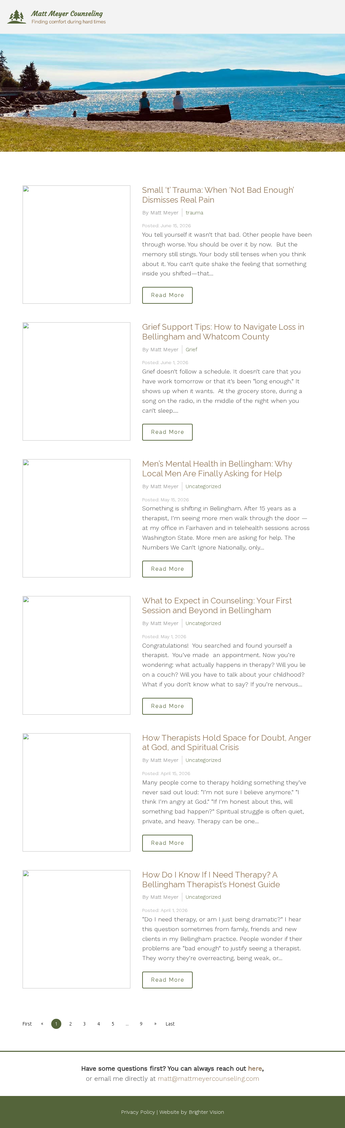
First (27, 1024)
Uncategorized (203, 486)
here (255, 1068)
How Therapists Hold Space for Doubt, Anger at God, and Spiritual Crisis (226, 742)
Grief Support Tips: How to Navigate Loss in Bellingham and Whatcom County (223, 332)
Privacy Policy (138, 1112)
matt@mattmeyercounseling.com (208, 1078)
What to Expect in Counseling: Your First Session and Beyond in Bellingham (217, 605)
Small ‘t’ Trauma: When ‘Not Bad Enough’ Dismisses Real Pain (218, 195)
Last (170, 1024)
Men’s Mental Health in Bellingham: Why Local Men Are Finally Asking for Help (217, 468)
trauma (194, 212)
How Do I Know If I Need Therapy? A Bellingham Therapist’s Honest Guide (211, 879)
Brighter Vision (206, 1112)
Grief (191, 349)
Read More (167, 295)
